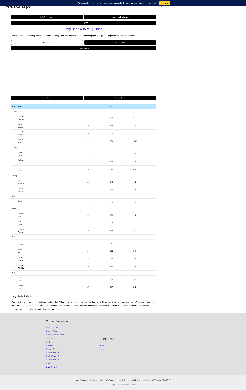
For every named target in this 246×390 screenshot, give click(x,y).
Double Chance (52, 349)
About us (103, 349)
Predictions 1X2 (52, 328)
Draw (48, 363)
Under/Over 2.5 (52, 356)
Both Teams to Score (55, 335)
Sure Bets (50, 338)
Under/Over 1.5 (52, 353)
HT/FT (49, 342)
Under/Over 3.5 (52, 360)
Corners (49, 345)
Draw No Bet (51, 367)
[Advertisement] (83, 73)
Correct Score (52, 331)
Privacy (103, 345)
